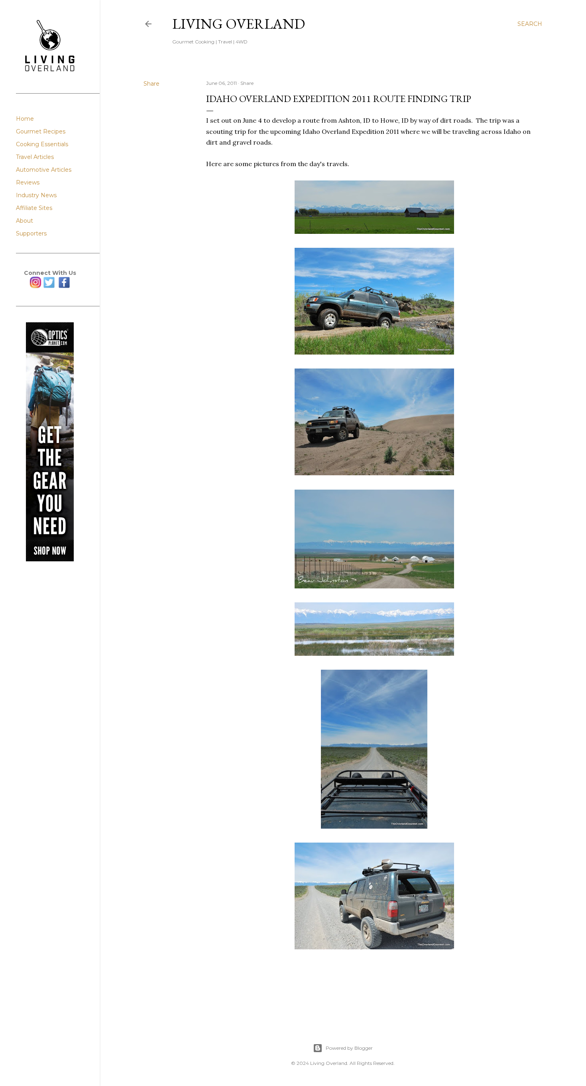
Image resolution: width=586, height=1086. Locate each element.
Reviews (27, 182)
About (24, 220)
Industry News (36, 195)
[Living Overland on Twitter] (49, 286)
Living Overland (238, 23)
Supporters (31, 233)
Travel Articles (35, 157)
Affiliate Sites (34, 208)
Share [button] (151, 83)
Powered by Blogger (349, 1048)
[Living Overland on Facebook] (64, 286)
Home (25, 118)
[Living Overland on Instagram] (35, 286)
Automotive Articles (43, 169)
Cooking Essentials (42, 144)
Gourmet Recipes (40, 131)
